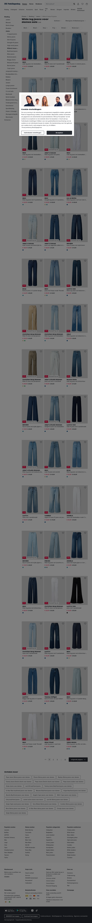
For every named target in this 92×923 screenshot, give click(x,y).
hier (47, 125)
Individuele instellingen (32, 132)
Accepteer (59, 132)
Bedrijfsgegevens (37, 127)
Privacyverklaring (27, 127)
